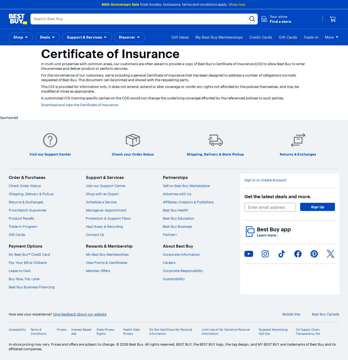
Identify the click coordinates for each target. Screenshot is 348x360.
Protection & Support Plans (108, 218)
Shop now (237, 4)
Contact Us (95, 234)
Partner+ (170, 234)
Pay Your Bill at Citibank (28, 262)
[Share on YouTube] (248, 254)
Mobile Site (291, 314)
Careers (169, 262)
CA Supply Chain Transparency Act (308, 331)
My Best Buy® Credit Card (29, 254)
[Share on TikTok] (281, 254)
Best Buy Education (178, 218)
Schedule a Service (101, 202)
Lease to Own (20, 271)
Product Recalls (21, 218)
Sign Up (317, 207)
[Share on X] (330, 254)
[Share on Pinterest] (314, 254)
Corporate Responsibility (183, 271)
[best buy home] (18, 19)
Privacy (62, 329)
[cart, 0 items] (333, 19)
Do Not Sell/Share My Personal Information (170, 331)
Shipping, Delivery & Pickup (31, 194)
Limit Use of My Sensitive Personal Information (226, 331)
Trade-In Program (23, 226)
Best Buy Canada (325, 314)
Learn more (267, 235)
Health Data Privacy (131, 331)
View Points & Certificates (106, 262)
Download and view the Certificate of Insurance (79, 105)
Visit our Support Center (106, 186)
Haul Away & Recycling (104, 226)
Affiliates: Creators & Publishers (188, 202)
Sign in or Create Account (265, 180)
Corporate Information (181, 254)
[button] (276, 19)
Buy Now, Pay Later (24, 279)
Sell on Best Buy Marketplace (186, 186)
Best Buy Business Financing (32, 287)
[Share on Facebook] (298, 254)
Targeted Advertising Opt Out (273, 331)
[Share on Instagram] (265, 254)
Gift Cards (17, 234)
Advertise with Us (177, 194)
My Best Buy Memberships (107, 254)
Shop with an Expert (102, 194)
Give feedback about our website (80, 314)
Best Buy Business (177, 226)
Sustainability (174, 279)
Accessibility (17, 329)
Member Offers (98, 271)
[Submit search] (252, 19)
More (329, 37)
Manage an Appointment (106, 210)
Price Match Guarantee (27, 210)
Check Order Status (25, 186)
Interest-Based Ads (81, 331)
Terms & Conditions (38, 331)
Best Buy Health (175, 210)
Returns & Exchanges (26, 202)
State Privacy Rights (106, 331)
